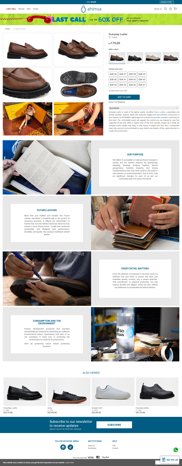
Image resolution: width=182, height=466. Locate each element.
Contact (115, 448)
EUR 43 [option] (142, 79)
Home (7, 29)
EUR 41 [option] (122, 79)
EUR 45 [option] (122, 85)
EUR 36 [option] (113, 74)
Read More (92, 448)
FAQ (113, 446)
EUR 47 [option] (142, 85)
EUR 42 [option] (132, 79)
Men (29, 9)
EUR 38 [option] (132, 74)
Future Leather (159, 112)
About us (158, 9)
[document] (91, 462)
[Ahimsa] (91, 9)
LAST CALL (11, 9)
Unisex (35, 9)
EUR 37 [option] (122, 74)
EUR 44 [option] (113, 85)
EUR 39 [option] (142, 74)
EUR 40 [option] (113, 79)
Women (21, 9)
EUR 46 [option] (132, 85)
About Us (91, 446)
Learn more (69, 463)
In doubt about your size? (118, 91)
